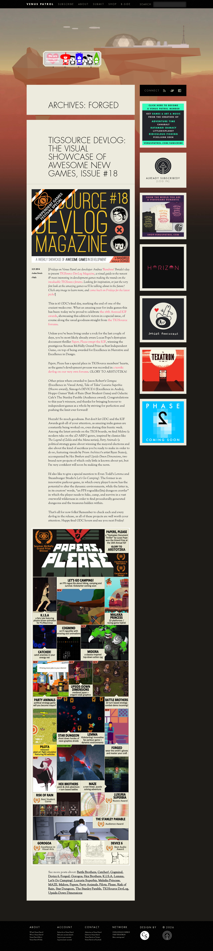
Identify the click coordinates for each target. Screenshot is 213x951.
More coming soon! (118, 937)
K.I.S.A (107, 876)
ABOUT (83, 4)
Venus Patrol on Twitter (92, 937)
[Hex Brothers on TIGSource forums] (44, 774)
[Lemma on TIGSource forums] (92, 738)
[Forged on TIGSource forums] (116, 726)
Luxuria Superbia (85, 881)
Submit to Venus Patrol (92, 935)
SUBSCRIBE (66, 4)
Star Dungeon (65, 889)
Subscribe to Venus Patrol (65, 932)
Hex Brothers (92, 876)
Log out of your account (64, 940)
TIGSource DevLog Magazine (77, 274)
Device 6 (53, 876)
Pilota (103, 885)
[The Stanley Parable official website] (80, 828)
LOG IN (163, 181)
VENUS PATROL (40, 4)
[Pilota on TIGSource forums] (44, 726)
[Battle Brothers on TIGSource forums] (110, 678)
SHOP (112, 4)
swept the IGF (89, 342)
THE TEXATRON (119, 935)
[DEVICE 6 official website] (104, 852)
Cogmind (116, 872)
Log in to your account (64, 937)
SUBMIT (98, 4)
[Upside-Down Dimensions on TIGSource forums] (80, 672)
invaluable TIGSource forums (65, 282)
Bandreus (108, 270)
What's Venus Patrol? (36, 932)
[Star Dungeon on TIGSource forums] (80, 714)
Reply (34, 277)
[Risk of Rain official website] (56, 804)
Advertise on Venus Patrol (93, 932)
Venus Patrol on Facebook (93, 940)
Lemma (118, 876)
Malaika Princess (109, 881)
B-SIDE (126, 4)
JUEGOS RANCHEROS (121, 932)
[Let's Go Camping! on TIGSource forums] (80, 606)
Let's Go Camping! (60, 881)
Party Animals (89, 885)
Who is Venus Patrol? (36, 935)
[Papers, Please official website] (80, 552)
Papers (74, 885)
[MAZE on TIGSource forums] (116, 774)
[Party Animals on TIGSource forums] (50, 678)
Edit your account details (65, 935)
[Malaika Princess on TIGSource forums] (116, 594)
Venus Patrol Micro (36, 937)
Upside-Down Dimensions (65, 893)
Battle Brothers (86, 872)
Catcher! (103, 872)
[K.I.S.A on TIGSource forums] (44, 594)
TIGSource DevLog (115, 889)
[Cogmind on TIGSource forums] (68, 648)
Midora (63, 885)
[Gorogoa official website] (56, 852)
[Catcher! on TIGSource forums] (44, 636)
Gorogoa (77, 876)
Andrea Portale (37, 273)
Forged (65, 876)
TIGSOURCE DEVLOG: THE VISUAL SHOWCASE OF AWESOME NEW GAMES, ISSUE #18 (87, 157)
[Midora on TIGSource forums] (104, 642)
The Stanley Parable (88, 889)
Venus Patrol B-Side (36, 940)
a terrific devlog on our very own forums (86, 370)
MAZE (52, 885)
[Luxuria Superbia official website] (104, 804)
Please (112, 885)
